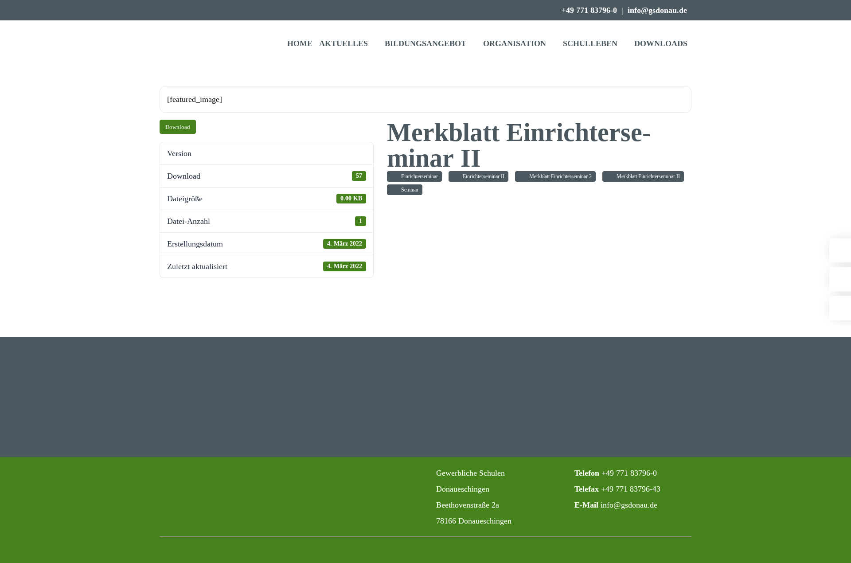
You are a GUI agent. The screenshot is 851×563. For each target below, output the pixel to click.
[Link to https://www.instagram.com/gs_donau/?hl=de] (336, 473)
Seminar (408, 190)
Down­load (177, 127)
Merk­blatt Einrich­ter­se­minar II (647, 176)
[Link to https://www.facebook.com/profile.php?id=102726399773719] (355, 473)
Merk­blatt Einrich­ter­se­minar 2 (559, 176)
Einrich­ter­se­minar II (482, 176)
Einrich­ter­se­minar (418, 176)
